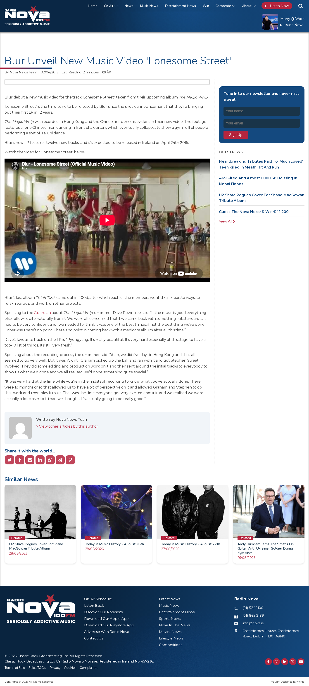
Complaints (88, 668)
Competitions (170, 645)
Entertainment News (180, 6)
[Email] (29, 459)
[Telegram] (60, 459)
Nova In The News (174, 625)
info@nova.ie (253, 623)
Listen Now (277, 6)
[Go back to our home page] (41, 608)
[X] (9, 459)
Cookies (70, 668)
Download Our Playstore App (109, 625)
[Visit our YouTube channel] (300, 661)
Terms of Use (15, 668)
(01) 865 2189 (253, 615)
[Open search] (300, 6)
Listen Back (94, 605)
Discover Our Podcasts (103, 612)
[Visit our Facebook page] (268, 661)
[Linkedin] (40, 459)
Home (92, 6)
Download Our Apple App (106, 618)
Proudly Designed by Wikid (287, 681)
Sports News (170, 618)
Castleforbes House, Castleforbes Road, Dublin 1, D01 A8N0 (270, 633)
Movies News (170, 632)
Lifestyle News (171, 638)
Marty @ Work (292, 18)
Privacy (55, 668)
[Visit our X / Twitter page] (292, 661)
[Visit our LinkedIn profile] (284, 661)
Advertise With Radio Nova (106, 632)
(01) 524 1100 (253, 608)
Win (206, 6)
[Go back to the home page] (33, 5)
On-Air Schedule (98, 599)
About (247, 6)
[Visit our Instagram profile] (276, 661)
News (128, 6)
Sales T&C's (37, 668)
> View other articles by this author (67, 426)
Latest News (169, 599)
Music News (149, 6)
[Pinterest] (70, 459)
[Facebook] (19, 459)
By (21, 72)
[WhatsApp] (50, 459)
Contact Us (93, 638)
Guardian (42, 313)
